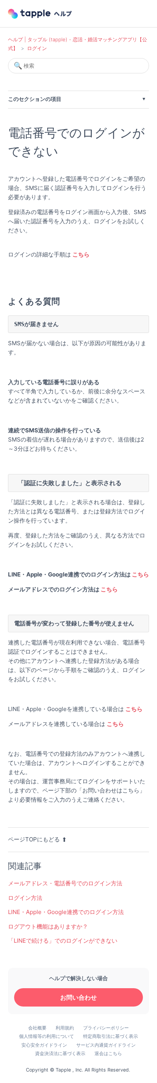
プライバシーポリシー (106, 1028)
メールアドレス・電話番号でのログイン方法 (65, 883)
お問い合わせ (78, 997)
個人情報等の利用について (46, 1036)
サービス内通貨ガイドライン (106, 1045)
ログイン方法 (25, 897)
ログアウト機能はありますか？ (48, 926)
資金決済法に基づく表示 (60, 1053)
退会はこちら (108, 1053)
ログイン (37, 48)
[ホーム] (40, 14)
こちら (140, 574)
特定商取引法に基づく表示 (110, 1036)
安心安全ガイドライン (44, 1045)
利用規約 (65, 1028)
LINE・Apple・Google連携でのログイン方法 (66, 912)
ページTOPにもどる (34, 839)
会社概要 (37, 1028)
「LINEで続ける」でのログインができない (62, 940)
